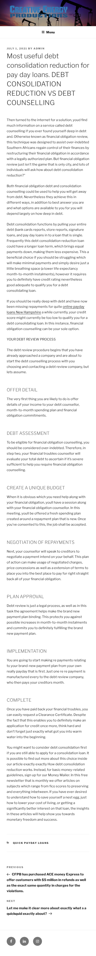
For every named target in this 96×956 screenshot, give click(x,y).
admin (39, 48)
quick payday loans (31, 843)
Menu (50, 32)
